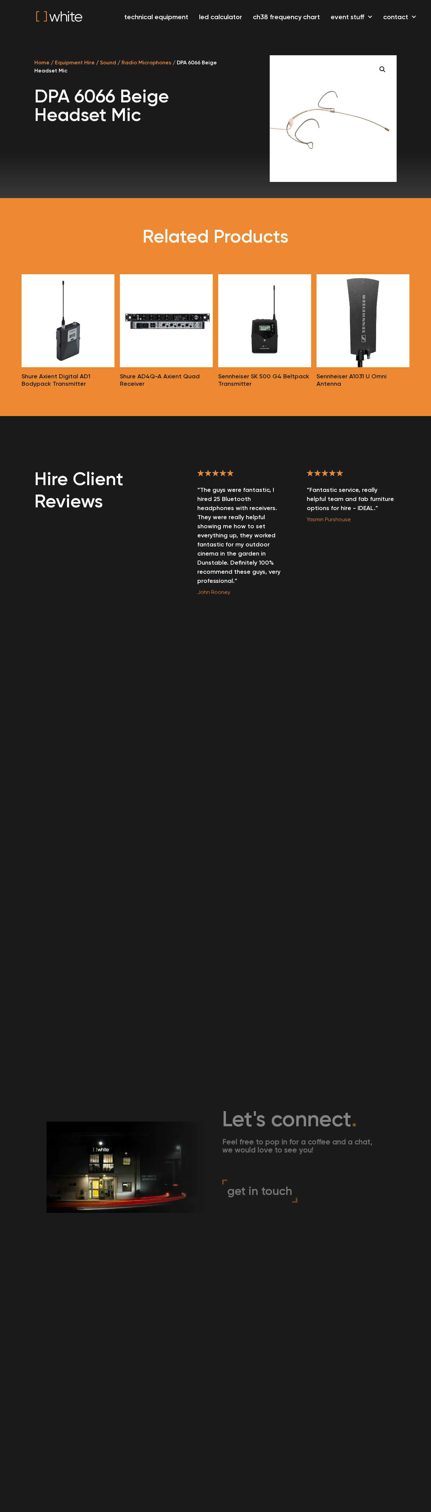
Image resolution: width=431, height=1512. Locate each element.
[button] (382, 69)
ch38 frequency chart (286, 17)
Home (41, 62)
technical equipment (156, 17)
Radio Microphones (146, 62)
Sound (108, 62)
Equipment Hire (75, 62)
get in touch (259, 1191)
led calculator (220, 17)
